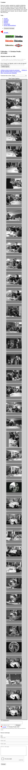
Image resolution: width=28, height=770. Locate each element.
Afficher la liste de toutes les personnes (10, 70)
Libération (6, 19)
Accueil (6, 18)
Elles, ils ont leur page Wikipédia (9, 73)
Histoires (6, 22)
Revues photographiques (10, 25)
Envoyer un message (9, 28)
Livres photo (7, 24)
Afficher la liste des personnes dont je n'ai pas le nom (14, 70)
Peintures (6, 21)
